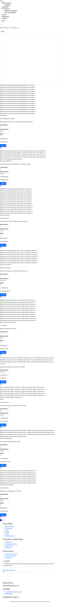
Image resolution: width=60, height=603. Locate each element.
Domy (7, 530)
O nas (4, 14)
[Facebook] (3, 600)
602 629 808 (8, 593)
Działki (7, 532)
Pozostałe (8, 548)
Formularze (5, 9)
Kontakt (4, 18)
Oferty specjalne (10, 536)
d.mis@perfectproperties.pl (13, 592)
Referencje (5, 16)
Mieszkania (8, 528)
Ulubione (7, 5)
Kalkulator (5, 7)
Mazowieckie (9, 546)
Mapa (2, 31)
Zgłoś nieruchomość (11, 10)
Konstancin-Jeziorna (11, 544)
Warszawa (8, 542)
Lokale (7, 534)
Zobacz (3, 145)
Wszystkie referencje (9, 570)
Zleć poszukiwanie (10, 12)
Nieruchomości (6, 3)
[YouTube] (5, 600)
